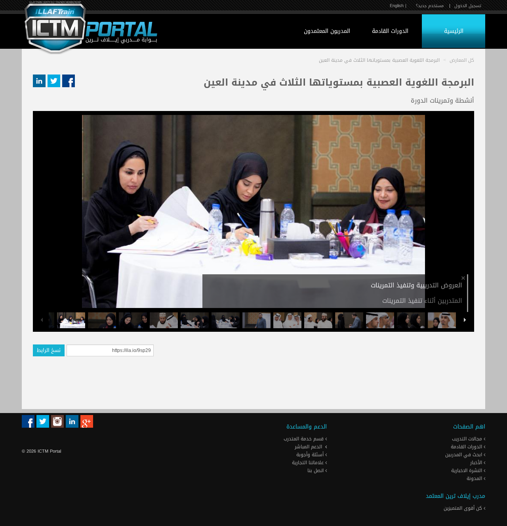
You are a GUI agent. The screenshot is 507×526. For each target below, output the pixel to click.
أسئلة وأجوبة (310, 454)
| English (398, 6)
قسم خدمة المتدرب (304, 438)
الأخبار (477, 462)
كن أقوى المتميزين (464, 508)
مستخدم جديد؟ (430, 6)
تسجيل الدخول (467, 6)
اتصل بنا (316, 470)
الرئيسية (453, 31)
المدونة (475, 478)
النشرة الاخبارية (467, 470)
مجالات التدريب (468, 438)
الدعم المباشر (308, 446)
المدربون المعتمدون (327, 31)
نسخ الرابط (49, 350)
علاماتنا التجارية (308, 462)
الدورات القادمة (390, 31)
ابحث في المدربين (464, 454)
